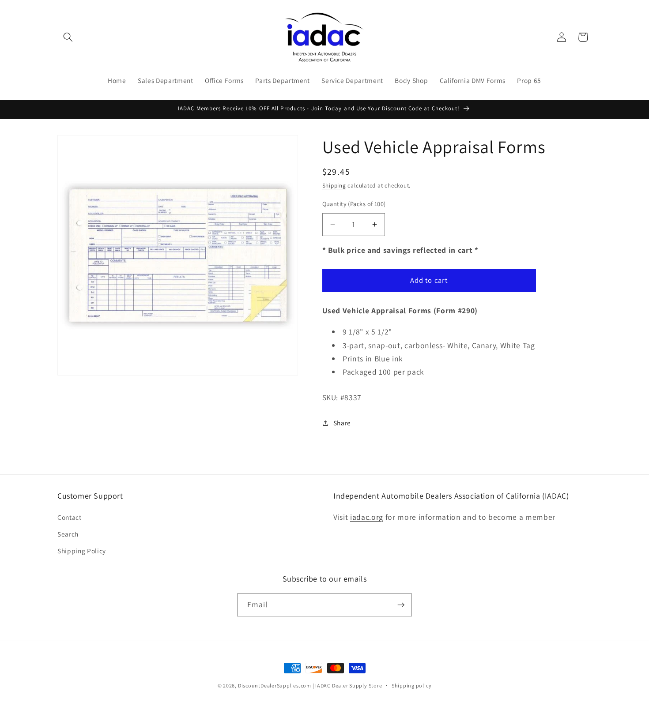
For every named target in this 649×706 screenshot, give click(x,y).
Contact (69, 517)
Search (68, 534)
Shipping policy (412, 685)
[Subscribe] (400, 604)
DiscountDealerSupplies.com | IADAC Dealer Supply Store (310, 685)
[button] (68, 37)
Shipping (334, 185)
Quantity (354, 203)
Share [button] (342, 422)
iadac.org (366, 517)
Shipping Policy (81, 550)
